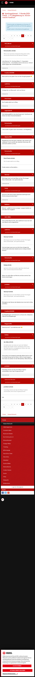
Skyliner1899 (8, 137)
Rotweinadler (8, 123)
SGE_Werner (8, 43)
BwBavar (7, 204)
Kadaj (6, 188)
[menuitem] (17, 423)
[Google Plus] (8, 493)
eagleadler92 (8, 110)
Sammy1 (7, 174)
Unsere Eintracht (12, 10)
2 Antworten (5, 183)
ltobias (6, 334)
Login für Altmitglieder (17, 487)
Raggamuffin (8, 323)
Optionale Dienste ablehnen (17, 670)
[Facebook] (3, 493)
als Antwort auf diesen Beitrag (12, 46)
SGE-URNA (8, 217)
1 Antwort (4, 68)
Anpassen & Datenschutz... (9, 673)
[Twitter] (6, 493)
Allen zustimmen (17, 665)
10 (4, 38)
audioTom (7, 83)
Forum (11, 2)
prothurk (7, 284)
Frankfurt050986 (9, 72)
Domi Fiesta (8, 98)
